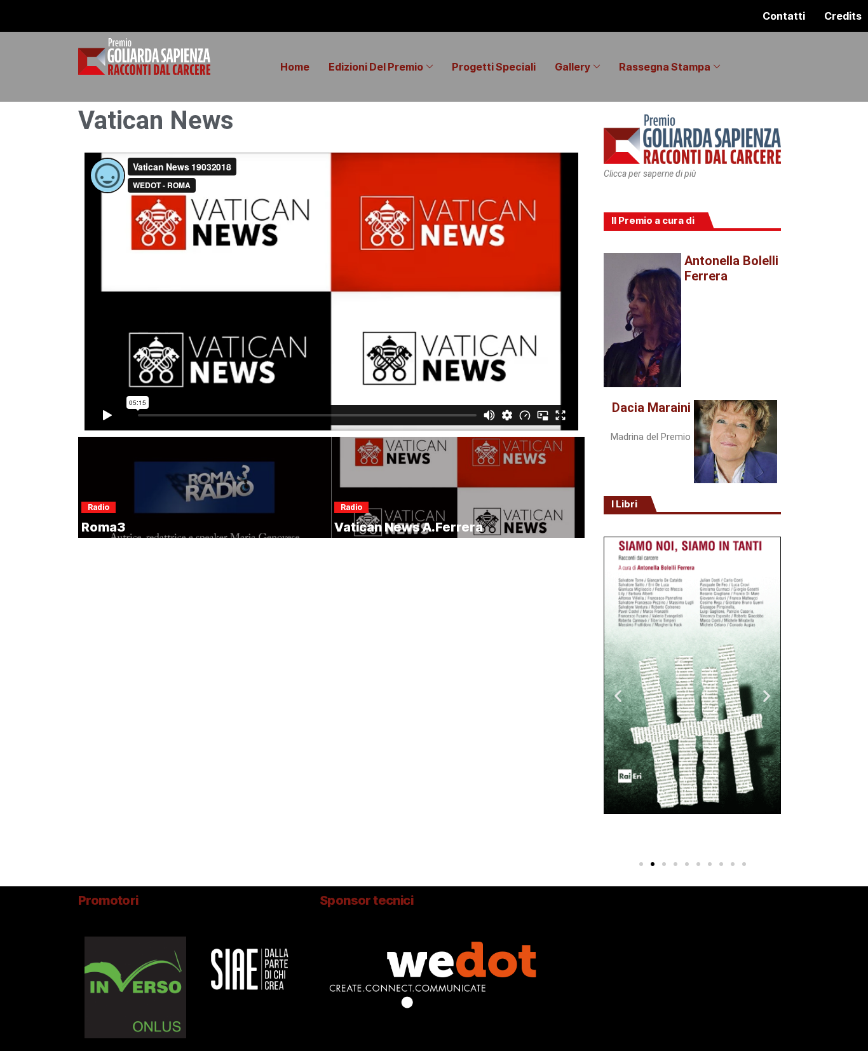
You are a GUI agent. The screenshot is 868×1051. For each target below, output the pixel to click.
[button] (618, 695)
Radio (98, 507)
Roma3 (103, 527)
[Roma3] (204, 487)
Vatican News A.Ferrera (408, 527)
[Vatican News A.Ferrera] (457, 487)
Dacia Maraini (651, 407)
